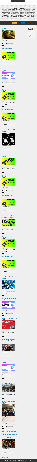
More (3, 40)
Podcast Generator (10, 460)
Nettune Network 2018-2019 (18, 1)
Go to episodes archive (5, 457)
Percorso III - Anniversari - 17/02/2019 (9, 381)
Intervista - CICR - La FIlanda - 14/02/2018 (10, 318)
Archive (18, 3)
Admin (21, 3)
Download (6, 40)
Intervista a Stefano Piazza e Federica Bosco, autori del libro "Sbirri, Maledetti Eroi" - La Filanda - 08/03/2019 (9, 341)
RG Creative (30, 460)
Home (15, 3)
